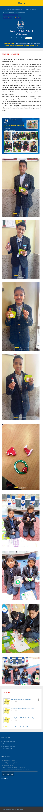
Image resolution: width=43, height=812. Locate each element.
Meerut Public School (17, 809)
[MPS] (21, 25)
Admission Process (9, 741)
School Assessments (9, 744)
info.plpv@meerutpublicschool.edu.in (15, 12)
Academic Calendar (9, 746)
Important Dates (8, 748)
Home (12, 38)
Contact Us (19, 38)
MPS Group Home (31, 9)
